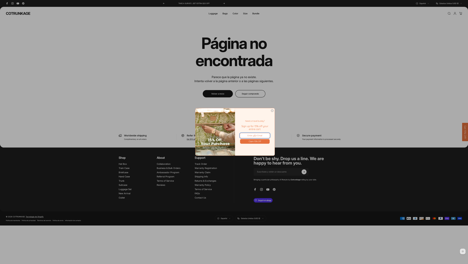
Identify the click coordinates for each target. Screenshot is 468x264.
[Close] (272, 110)
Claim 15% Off (255, 141)
